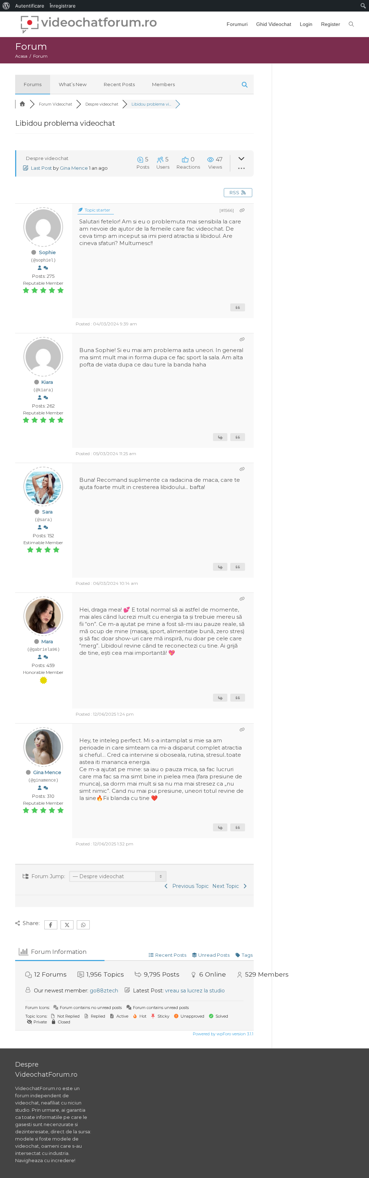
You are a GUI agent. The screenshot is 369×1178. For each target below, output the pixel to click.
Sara (47, 512)
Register (330, 24)
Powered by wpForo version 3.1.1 (222, 1033)
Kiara (47, 382)
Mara (47, 641)
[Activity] (45, 268)
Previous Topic (189, 886)
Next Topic (227, 886)
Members (163, 84)
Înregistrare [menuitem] (63, 6)
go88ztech (104, 990)
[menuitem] (6, 6)
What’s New (72, 84)
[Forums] (22, 104)
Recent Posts (119, 84)
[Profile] (39, 268)
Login (306, 24)
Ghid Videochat (273, 24)
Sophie (47, 252)
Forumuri (237, 24)
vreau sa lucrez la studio (195, 990)
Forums (32, 84)
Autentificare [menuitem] (29, 6)
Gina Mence (74, 168)
